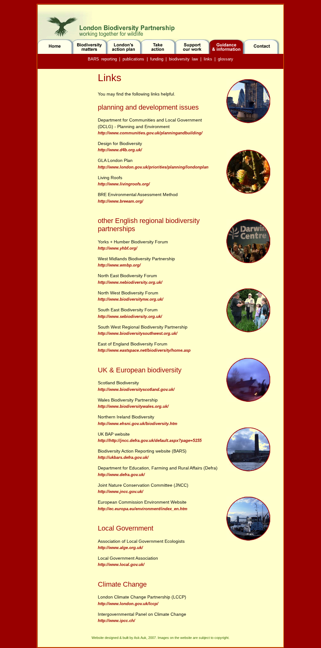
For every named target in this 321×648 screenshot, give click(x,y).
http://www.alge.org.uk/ (120, 547)
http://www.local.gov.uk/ (121, 564)
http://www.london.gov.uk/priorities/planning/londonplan (153, 167)
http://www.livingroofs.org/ (124, 184)
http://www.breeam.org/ (120, 201)
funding (156, 59)
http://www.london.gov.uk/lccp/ (128, 603)
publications (133, 59)
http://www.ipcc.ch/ (116, 620)
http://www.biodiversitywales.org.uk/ (133, 406)
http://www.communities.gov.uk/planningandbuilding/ (150, 133)
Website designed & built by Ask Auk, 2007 (124, 638)
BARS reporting (102, 59)
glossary (225, 59)
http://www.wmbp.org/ (119, 265)
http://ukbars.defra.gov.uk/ (123, 457)
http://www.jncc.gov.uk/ (120, 491)
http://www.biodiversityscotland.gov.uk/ (136, 389)
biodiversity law (183, 59)
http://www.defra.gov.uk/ (121, 474)
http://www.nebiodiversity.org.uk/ (130, 282)
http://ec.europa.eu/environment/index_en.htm (142, 508)
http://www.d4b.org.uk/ (120, 150)
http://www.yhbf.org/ (117, 248)
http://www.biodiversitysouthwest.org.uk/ (137, 333)
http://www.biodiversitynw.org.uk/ (130, 299)
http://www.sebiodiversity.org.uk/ (130, 316)
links (208, 59)
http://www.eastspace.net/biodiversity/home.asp (144, 350)
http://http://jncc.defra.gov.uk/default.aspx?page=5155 (150, 440)
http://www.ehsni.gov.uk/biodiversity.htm (137, 423)
